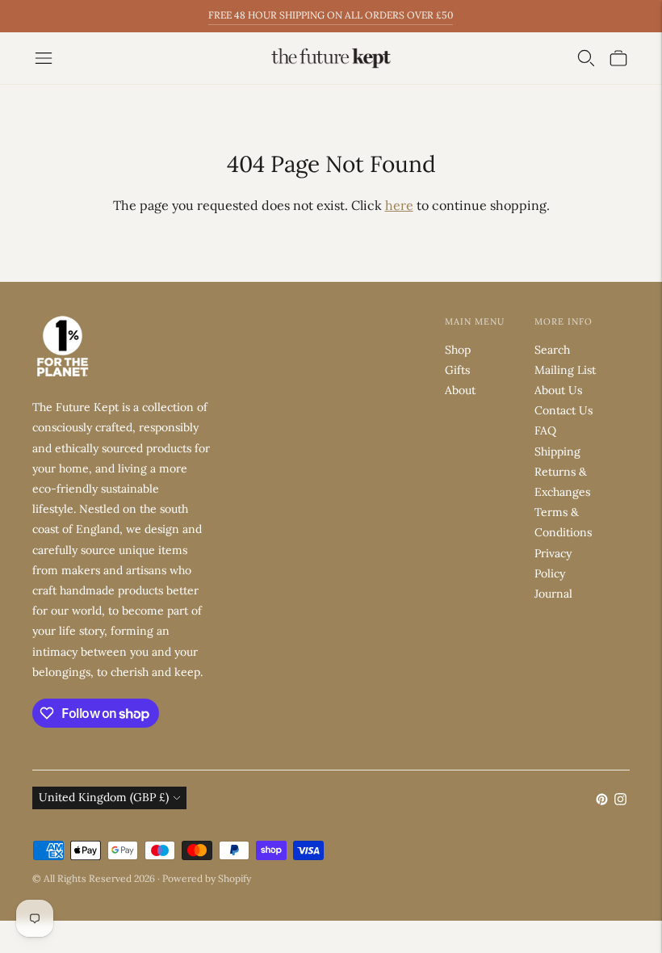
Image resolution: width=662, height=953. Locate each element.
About (460, 390)
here (399, 205)
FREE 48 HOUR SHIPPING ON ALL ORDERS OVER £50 (330, 15)
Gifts (457, 370)
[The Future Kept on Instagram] (620, 801)
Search (552, 349)
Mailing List (565, 370)
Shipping (557, 451)
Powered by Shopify (206, 878)
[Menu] (43, 58)
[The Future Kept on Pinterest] (602, 801)
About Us (558, 390)
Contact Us (563, 410)
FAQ (545, 430)
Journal (553, 593)
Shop (458, 349)
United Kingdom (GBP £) (104, 797)
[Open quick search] (586, 58)
